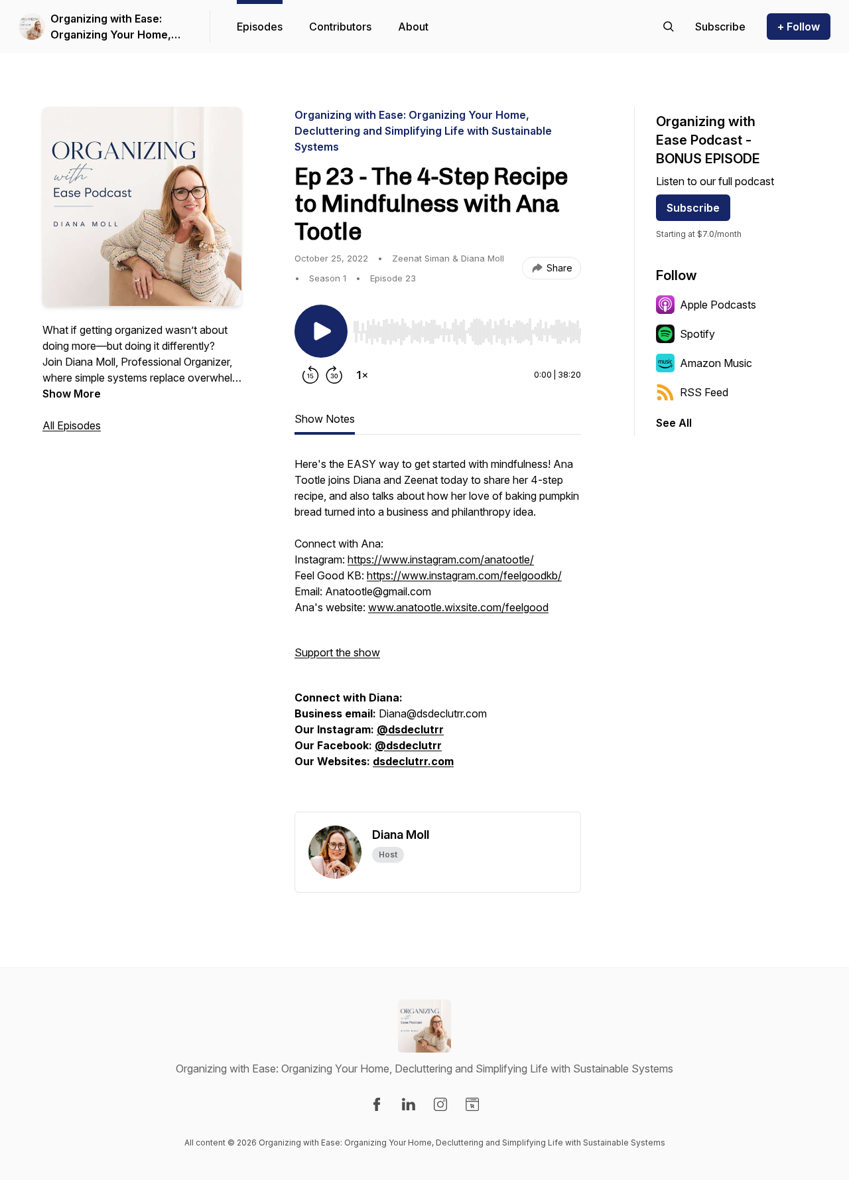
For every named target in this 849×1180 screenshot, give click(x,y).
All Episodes (71, 425)
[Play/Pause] (321, 331)
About (413, 26)
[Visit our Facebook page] (376, 1104)
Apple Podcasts (718, 304)
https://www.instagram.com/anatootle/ (441, 559)
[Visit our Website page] (472, 1104)
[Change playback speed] (362, 375)
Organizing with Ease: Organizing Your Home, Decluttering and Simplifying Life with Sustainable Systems (110, 27)
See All (674, 422)
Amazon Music (716, 363)
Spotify (697, 333)
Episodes (260, 26)
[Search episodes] (668, 27)
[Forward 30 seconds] (334, 375)
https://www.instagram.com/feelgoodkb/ (464, 575)
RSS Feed (704, 392)
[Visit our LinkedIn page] (408, 1104)
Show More (71, 393)
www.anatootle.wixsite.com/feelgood (458, 607)
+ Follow (798, 26)
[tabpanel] (437, 634)
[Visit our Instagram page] (440, 1104)
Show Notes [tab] (324, 418)
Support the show (337, 652)
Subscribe (693, 207)
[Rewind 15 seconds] (310, 375)
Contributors (340, 26)
